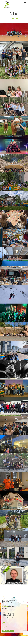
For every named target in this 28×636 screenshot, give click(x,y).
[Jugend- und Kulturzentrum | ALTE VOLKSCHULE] (7, 7)
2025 (17, 19)
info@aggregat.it (5, 606)
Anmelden (4, 627)
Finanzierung (4, 624)
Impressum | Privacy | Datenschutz (8, 626)
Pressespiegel (4, 623)
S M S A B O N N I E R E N (8, 630)
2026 (13, 19)
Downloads (4, 622)
